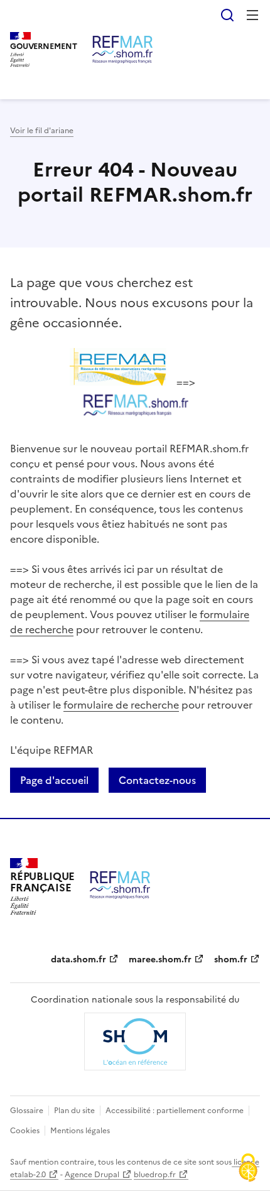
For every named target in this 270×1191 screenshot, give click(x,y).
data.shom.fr (78, 959)
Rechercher (227, 15)
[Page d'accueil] (122, 50)
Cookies (25, 1130)
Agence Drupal (92, 1174)
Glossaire (26, 1110)
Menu (252, 15)
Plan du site (74, 1110)
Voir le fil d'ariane (41, 130)
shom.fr (230, 959)
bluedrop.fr (155, 1174)
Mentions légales (80, 1130)
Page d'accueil (54, 780)
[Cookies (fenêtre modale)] (248, 1169)
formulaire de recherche (121, 704)
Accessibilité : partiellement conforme (174, 1110)
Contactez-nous (157, 780)
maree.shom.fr (160, 959)
